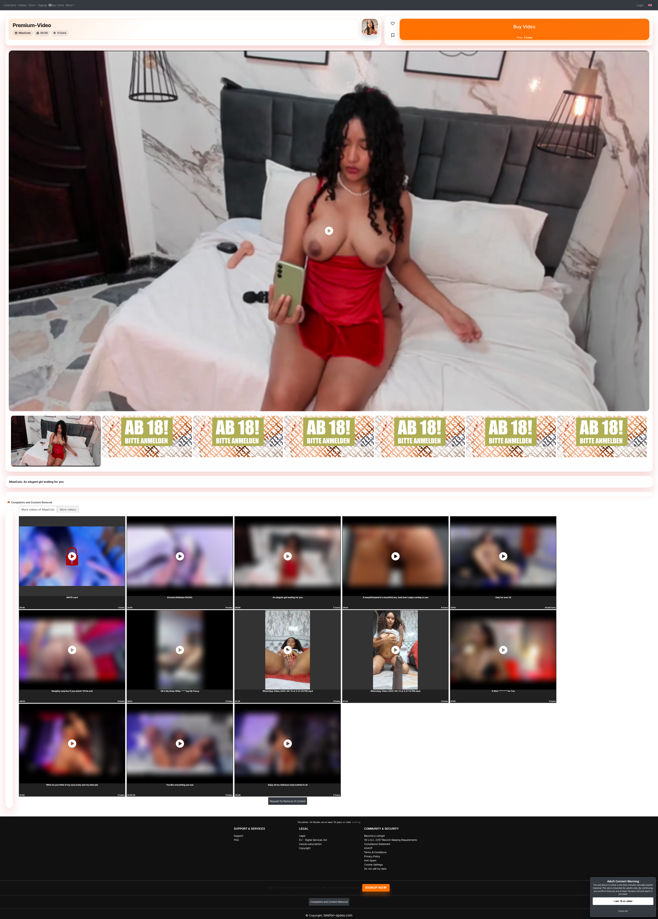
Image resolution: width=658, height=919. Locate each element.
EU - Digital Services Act (313, 839)
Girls (31, 5)
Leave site (623, 910)
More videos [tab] (68, 509)
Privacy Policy (372, 856)
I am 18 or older (623, 901)
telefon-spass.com (338, 915)
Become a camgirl (374, 835)
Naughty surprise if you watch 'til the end (72, 691)
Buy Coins (57, 5)
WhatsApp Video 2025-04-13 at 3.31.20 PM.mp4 (288, 691)
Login (640, 5)
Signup (42, 5)
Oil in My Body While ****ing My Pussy (180, 691)
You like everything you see (179, 785)
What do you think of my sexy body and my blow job (72, 785)
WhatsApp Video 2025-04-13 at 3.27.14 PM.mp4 (395, 691)
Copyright (304, 848)
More (69, 5)
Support (238, 835)
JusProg (356, 822)
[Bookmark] (393, 35)
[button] (650, 5)
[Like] (393, 23)
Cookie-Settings (373, 864)
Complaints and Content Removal (329, 901)
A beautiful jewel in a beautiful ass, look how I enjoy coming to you (395, 597)
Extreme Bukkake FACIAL (180, 597)
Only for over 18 (503, 597)
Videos (22, 5)
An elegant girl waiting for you (288, 597)
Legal (302, 835)
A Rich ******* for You (503, 691)
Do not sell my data (375, 868)
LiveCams (10, 5)
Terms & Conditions (375, 852)
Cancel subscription (310, 844)
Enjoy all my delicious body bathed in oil (287, 785)
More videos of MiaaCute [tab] (37, 509)
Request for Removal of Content (288, 801)
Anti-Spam (370, 860)
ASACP (368, 848)
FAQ (236, 839)
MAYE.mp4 (72, 597)
